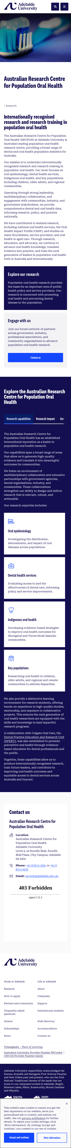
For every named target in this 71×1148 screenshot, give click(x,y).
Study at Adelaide (14, 981)
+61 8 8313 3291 (36, 865)
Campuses (43, 996)
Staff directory (46, 1021)
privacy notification (33, 1118)
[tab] (18, 419)
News (7, 1035)
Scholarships (11, 1028)
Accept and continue (19, 1137)
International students (50, 1010)
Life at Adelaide (46, 981)
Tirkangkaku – (23, 1047)
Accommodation (47, 1028)
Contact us (36, 357)
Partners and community (18, 1003)
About (41, 988)
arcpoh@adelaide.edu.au (41, 876)
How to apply (12, 996)
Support (42, 1003)
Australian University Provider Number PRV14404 (33, 1052)
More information (52, 1138)
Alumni (8, 1021)
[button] (67, 1104)
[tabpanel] (34, 606)
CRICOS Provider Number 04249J (23, 1056)
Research (9, 988)
